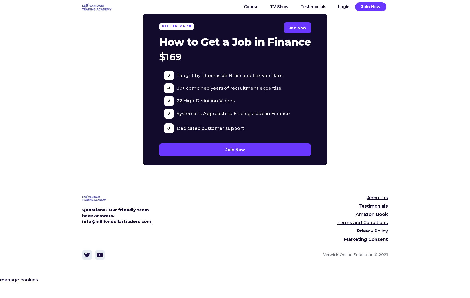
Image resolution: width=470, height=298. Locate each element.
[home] (100, 7)
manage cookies (19, 280)
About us (377, 197)
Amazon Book (372, 214)
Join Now (370, 6)
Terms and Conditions (362, 222)
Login (343, 6)
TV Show (279, 6)
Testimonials (313, 6)
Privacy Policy (372, 231)
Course (251, 6)
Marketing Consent (366, 239)
